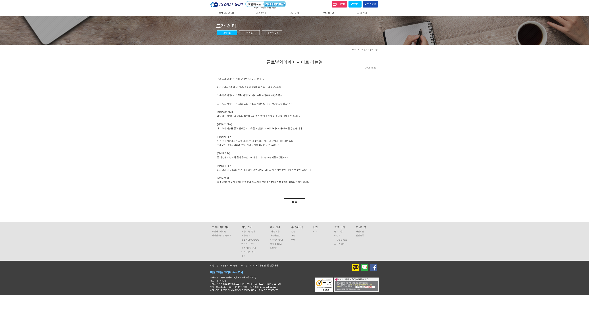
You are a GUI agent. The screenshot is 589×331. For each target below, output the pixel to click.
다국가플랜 (275, 235)
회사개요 (253, 265)
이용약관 (214, 265)
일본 (243, 256)
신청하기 (341, 4)
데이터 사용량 (247, 243)
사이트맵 (243, 265)
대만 (293, 235)
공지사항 (227, 33)
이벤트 (249, 33)
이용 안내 (261, 12)
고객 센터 (362, 12)
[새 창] (356, 285)
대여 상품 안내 (248, 252)
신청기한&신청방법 (250, 239)
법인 (315, 227)
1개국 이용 (275, 231)
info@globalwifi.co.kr (269, 287)
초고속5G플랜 (276, 239)
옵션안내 (264, 265)
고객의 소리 (339, 243)
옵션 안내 (274, 247)
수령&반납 (328, 12)
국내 (293, 239)
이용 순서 (245, 235)
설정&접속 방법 (248, 247)
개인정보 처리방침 (228, 265)
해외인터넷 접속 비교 (221, 235)
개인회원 (360, 231)
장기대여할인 (276, 243)
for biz (315, 231)
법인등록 (360, 235)
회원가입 (361, 227)
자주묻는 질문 (272, 33)
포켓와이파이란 (227, 12)
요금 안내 (294, 12)
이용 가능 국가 (248, 231)
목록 (294, 201)
